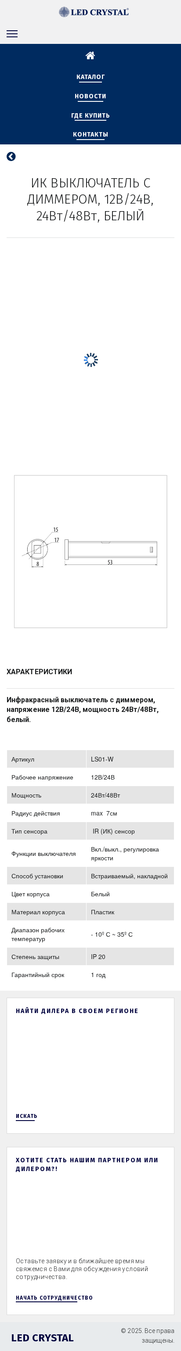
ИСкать (28, 1116)
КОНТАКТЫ (91, 134)
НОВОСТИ (90, 96)
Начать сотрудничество (54, 1298)
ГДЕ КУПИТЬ (90, 115)
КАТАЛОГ (90, 77)
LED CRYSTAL (42, 1338)
